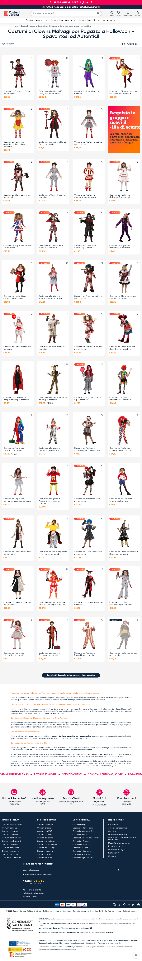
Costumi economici (10, 851)
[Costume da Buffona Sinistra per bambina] (88, 584)
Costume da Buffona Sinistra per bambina (88, 603)
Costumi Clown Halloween (47, 26)
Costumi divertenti (45, 825)
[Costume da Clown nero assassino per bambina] (88, 227)
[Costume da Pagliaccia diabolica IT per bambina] (124, 177)
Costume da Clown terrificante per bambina (17, 553)
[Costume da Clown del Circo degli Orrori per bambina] (124, 329)
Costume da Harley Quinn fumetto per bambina (120, 500)
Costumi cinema (44, 835)
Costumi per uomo (10, 844)
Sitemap (112, 856)
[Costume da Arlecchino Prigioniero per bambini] (53, 635)
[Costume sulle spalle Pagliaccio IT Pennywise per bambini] (53, 534)
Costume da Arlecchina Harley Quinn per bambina (52, 143)
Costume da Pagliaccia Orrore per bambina (16, 92)
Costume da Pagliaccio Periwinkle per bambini (84, 654)
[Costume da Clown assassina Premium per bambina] (124, 278)
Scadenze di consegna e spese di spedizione (123, 838)
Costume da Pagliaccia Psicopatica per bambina (14, 654)
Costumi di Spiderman (82, 851)
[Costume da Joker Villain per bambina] (88, 73)
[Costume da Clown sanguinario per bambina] (18, 177)
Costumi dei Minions (81, 854)
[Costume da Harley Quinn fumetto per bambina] (124, 481)
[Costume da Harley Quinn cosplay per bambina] (18, 278)
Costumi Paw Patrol (81, 844)
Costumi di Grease (81, 841)
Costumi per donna (10, 848)
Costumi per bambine (11, 838)
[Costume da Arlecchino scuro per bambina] (88, 481)
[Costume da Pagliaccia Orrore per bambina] (18, 73)
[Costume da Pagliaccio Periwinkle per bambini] (88, 635)
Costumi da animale (46, 841)
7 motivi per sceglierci (117, 828)
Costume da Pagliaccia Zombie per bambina (123, 654)
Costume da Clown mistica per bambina (17, 348)
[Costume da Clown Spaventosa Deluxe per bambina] (124, 534)
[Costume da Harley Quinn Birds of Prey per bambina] (53, 379)
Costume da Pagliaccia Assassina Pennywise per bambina (50, 501)
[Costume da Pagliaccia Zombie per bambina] (124, 635)
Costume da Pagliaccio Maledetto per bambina (120, 399)
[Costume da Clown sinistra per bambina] (53, 329)
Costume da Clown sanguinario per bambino (88, 297)
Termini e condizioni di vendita (85, 911)
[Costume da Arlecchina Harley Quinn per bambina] (53, 124)
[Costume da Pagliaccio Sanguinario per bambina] (53, 278)
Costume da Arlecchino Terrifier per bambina (17, 603)
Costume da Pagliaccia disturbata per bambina (85, 196)
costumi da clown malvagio (64, 700)
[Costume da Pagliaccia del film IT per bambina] (88, 379)
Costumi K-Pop (79, 825)
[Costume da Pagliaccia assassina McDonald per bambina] (18, 124)
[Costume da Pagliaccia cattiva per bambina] (88, 124)
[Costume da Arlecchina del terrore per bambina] (53, 227)
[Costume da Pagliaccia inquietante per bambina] (124, 430)
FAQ (101, 911)
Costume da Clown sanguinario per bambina (17, 196)
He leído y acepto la (38, 874)
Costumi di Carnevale (11, 858)
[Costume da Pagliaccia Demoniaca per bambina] (124, 584)
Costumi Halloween (28, 26)
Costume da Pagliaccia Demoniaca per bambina (120, 603)
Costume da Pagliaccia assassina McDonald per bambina (14, 144)
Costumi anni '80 (44, 831)
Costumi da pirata (45, 838)
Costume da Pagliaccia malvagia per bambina (119, 247)
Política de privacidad (45, 874)
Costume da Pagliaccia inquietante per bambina (120, 449)
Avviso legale (65, 911)
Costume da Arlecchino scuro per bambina (87, 500)
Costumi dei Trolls (80, 848)
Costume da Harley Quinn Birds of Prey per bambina (53, 399)
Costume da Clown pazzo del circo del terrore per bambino (52, 603)
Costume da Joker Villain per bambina (87, 92)
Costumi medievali (45, 851)
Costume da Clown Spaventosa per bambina (88, 553)
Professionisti (113, 853)
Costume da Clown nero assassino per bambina (85, 247)
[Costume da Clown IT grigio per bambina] (53, 177)
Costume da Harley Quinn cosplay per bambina (14, 297)
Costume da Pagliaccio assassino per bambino (49, 449)
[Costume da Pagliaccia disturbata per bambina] (88, 177)
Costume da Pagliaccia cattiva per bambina (88, 143)
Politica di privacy (34, 911)
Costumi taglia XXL (10, 854)
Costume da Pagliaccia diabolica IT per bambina (120, 196)
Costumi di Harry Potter (83, 828)
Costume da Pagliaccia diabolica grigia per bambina (87, 449)
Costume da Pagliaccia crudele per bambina (88, 348)
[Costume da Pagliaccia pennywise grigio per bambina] (18, 481)
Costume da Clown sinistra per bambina (52, 348)
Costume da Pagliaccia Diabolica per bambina (13, 449)
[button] (137, 13)
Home (16, 26)
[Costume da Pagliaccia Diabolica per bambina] (18, 430)
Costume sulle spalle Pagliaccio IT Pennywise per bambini (53, 553)
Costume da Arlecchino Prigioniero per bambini (49, 654)
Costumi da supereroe (47, 844)
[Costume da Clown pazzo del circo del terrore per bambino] (53, 584)
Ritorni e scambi (115, 846)
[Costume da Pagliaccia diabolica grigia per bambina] (88, 430)
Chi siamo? (113, 825)
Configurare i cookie (112, 911)
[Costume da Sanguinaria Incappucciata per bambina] (18, 379)
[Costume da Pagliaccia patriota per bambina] (18, 227)
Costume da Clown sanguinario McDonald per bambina (123, 92)
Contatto (112, 831)
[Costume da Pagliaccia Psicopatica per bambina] (18, 635)
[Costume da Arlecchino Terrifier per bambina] (18, 584)
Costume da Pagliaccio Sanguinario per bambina (50, 297)
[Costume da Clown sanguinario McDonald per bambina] (124, 73)
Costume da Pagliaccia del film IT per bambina (88, 399)
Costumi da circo (44, 858)
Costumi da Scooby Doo (83, 831)
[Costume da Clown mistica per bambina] (18, 329)
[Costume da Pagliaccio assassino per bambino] (53, 430)
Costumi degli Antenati (83, 858)
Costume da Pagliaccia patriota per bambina (17, 247)
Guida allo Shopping (117, 835)
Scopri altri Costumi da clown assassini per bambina (71, 675)
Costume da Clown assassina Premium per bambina (122, 297)
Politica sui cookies (51, 911)
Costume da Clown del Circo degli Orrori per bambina (122, 348)
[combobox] (66, 13)
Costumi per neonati (11, 835)
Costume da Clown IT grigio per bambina (53, 196)
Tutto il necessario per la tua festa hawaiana (71, 7)
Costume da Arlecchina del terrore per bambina (51, 247)
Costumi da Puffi (80, 835)
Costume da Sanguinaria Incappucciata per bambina (16, 399)
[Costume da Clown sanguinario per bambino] (88, 278)
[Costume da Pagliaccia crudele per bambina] (88, 329)
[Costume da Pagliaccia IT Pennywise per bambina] (53, 73)
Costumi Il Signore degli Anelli (86, 838)
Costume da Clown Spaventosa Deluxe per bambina (123, 553)
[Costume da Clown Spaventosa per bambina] (88, 534)
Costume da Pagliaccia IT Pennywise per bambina (50, 92)
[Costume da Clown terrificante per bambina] (18, 534)
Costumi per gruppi (10, 828)
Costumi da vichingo (46, 848)
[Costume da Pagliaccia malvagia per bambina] (124, 227)
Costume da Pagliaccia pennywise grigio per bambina (17, 500)
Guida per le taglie (116, 850)
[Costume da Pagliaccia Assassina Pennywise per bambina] (53, 481)
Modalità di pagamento (119, 843)
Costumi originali (44, 828)
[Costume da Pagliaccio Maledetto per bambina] (124, 379)
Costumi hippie (43, 854)
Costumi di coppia (10, 831)
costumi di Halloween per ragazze (57, 723)
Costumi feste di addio (12, 825)
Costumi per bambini (11, 841)
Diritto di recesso (130, 911)
